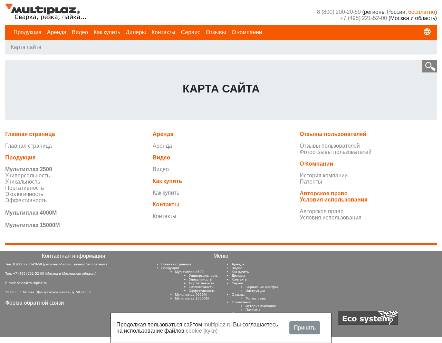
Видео (80, 32)
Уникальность (22, 182)
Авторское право (322, 211)
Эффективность (26, 200)
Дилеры (136, 32)
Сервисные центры (262, 287)
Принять (305, 328)
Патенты (311, 182)
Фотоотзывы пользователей (336, 152)
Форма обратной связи (34, 303)
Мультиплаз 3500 (189, 272)
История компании (324, 175)
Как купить (107, 32)
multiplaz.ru (217, 324)
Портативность (24, 188)
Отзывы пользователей (330, 146)
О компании (247, 32)
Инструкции (255, 291)
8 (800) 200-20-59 (339, 12)
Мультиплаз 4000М (190, 294)
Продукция (27, 32)
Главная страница (28, 146)
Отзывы (216, 32)
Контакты (163, 32)
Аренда (56, 32)
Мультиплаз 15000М (192, 298)
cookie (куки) (202, 331)
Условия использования (331, 217)
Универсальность (27, 175)
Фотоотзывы (256, 298)
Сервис (190, 32)
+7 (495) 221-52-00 (363, 18)
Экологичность (24, 194)
